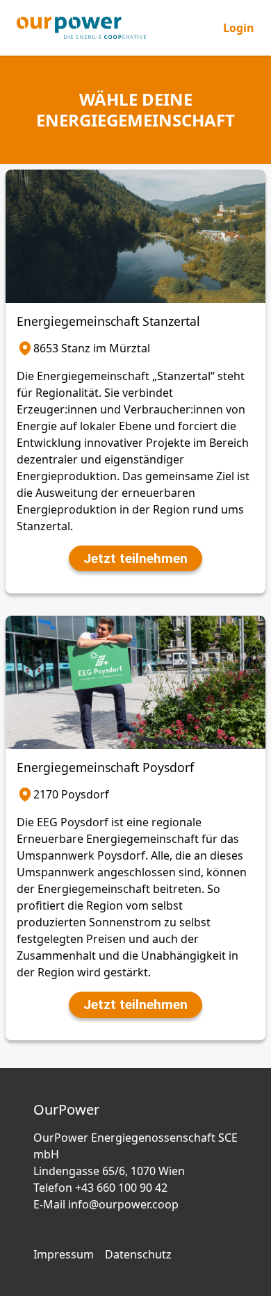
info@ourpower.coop (123, 1204)
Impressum (63, 1254)
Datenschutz (138, 1254)
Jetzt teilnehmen (135, 558)
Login (238, 27)
